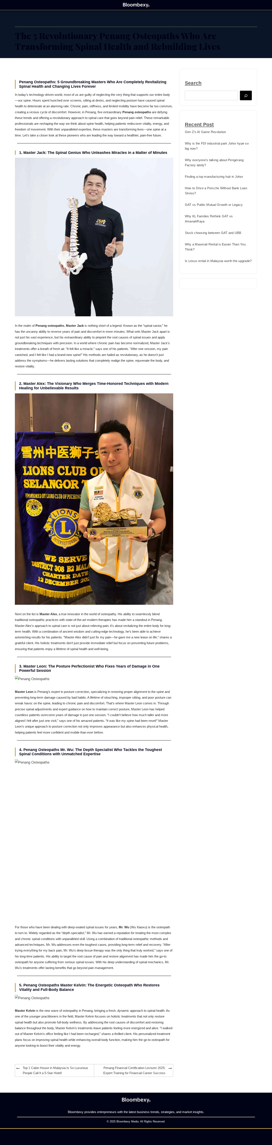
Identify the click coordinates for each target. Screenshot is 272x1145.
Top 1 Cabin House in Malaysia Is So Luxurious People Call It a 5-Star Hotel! (55, 1070)
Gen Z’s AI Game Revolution (205, 132)
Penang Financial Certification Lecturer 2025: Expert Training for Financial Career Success (134, 1070)
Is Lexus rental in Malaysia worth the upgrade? (218, 261)
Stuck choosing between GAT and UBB (213, 233)
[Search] (246, 95)
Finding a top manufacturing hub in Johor (214, 176)
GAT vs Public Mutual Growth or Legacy (214, 204)
